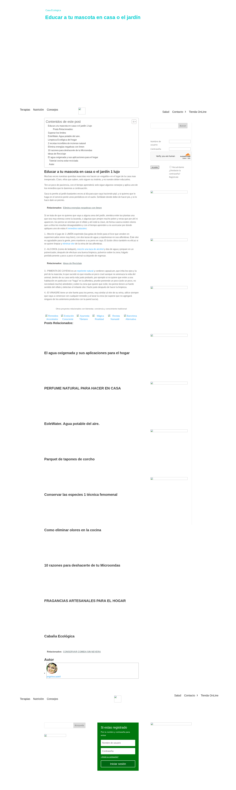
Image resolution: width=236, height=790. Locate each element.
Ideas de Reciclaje (57, 154)
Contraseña (156, 149)
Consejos (52, 110)
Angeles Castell (109, 781)
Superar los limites (57, 133)
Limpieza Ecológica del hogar (62, 140)
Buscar (183, 125)
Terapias (25, 110)
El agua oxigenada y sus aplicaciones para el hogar (73, 157)
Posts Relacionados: (63, 129)
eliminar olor (69, 243)
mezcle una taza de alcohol (90, 249)
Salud (165, 112)
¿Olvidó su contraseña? (109, 757)
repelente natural (85, 271)
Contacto (177, 112)
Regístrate (173, 177)
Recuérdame (178, 167)
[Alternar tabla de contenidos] (133, 121)
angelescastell (54, 676)
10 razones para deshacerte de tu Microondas (70, 150)
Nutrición (38, 110)
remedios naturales (77, 228)
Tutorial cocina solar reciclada (63, 161)
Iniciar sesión (118, 763)
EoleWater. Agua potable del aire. (64, 136)
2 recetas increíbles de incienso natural (67, 143)
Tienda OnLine (197, 112)
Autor (51, 164)
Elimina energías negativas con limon (66, 147)
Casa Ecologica (53, 10)
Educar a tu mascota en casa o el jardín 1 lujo (70, 126)
